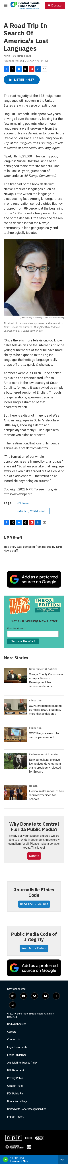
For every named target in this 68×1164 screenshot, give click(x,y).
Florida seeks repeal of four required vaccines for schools (46, 795)
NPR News (23, 503)
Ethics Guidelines (16, 1055)
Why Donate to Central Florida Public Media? (34, 826)
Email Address (16, 628)
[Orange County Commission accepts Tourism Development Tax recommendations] (15, 675)
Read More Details (34, 948)
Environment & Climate (43, 754)
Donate (56, 5)
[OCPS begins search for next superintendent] (15, 734)
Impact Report (15, 1116)
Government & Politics (43, 669)
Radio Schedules (16, 1024)
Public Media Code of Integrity (34, 936)
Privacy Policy (15, 1078)
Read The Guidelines (34, 904)
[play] (5, 1159)
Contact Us (13, 1039)
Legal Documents (17, 1047)
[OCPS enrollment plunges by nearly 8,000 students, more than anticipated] (15, 707)
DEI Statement (15, 1070)
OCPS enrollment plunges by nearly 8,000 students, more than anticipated (45, 709)
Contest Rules (15, 1086)
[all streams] (63, 1159)
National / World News (31, 511)
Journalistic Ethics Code (34, 892)
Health (33, 786)
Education (35, 700)
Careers (11, 1031)
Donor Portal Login (17, 1101)
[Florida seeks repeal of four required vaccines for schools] (15, 792)
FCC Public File (15, 1093)
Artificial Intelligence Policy (22, 1062)
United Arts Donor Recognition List (26, 1109)
